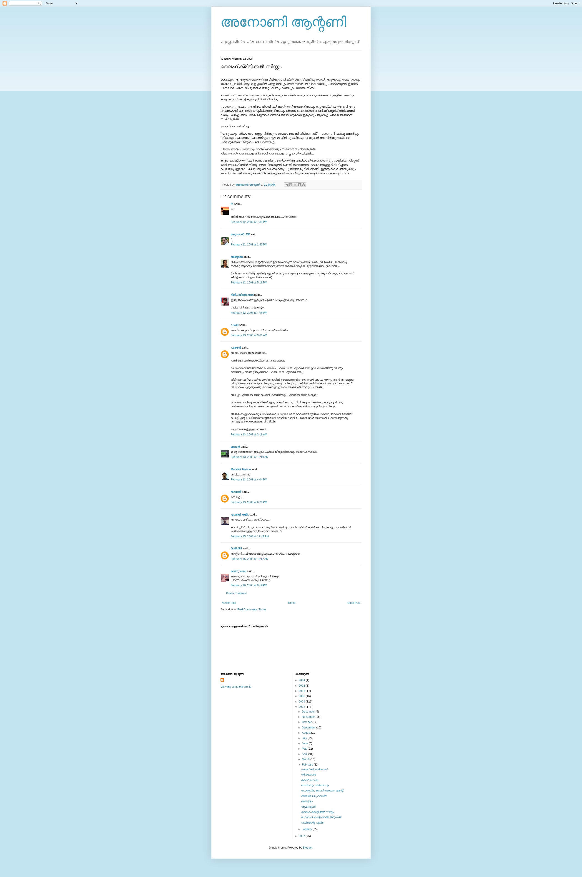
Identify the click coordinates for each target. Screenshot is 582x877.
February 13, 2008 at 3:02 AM (249, 335)
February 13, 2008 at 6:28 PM (249, 502)
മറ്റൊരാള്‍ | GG (240, 234)
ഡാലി (234, 325)
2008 (302, 706)
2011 (302, 691)
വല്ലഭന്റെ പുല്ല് (312, 822)
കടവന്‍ (235, 446)
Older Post (353, 602)
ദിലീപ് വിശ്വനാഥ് (242, 294)
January (307, 829)
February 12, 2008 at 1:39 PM (249, 222)
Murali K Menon (241, 469)
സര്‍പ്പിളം (307, 801)
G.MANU (236, 548)
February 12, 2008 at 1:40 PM (249, 244)
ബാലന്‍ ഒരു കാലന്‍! (314, 796)
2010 (302, 696)
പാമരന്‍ (236, 347)
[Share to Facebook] (299, 184)
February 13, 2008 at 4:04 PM (249, 479)
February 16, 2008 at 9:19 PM (249, 585)
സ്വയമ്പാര (308, 774)
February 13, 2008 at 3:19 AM (249, 434)
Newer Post (229, 602)
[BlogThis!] (290, 184)
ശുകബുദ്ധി (308, 806)
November (309, 716)
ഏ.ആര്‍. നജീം (240, 514)
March (306, 759)
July (305, 738)
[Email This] (286, 184)
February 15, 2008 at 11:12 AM (249, 559)
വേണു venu (238, 571)
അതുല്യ (237, 256)
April (305, 754)
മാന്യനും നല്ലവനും (315, 785)
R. (232, 204)
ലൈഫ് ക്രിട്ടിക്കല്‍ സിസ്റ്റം (317, 812)
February (308, 764)
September (309, 727)
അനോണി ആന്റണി (283, 22)
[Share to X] (295, 184)
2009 (302, 701)
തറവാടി (236, 491)
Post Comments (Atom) (251, 609)
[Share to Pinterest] (303, 184)
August (306, 732)
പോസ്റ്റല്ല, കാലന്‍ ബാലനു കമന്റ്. (322, 790)
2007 (302, 836)
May (305, 748)
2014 (302, 680)
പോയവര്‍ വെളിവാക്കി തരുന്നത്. (321, 817)
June (305, 743)
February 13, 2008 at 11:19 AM (249, 457)
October (307, 722)
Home (292, 602)
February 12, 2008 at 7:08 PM (249, 312)
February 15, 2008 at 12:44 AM (250, 536)
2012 (302, 685)
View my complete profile (236, 686)
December (309, 711)
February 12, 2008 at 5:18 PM (249, 282)
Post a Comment (236, 593)
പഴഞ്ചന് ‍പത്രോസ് (314, 769)
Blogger (307, 847)
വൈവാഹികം (310, 780)
